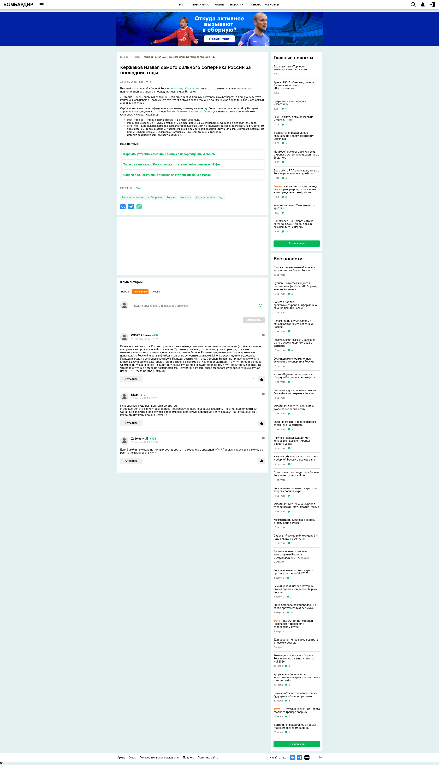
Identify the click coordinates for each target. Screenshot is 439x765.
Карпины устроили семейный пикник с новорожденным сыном (169, 154)
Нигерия (185, 197)
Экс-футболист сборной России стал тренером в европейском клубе (293, 623)
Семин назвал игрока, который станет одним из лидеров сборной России (295, 589)
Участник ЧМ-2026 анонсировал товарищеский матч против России (296, 506)
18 (291, 612)
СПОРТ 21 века (141, 335)
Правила (188, 757)
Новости (136, 57)
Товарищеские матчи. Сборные (142, 197)
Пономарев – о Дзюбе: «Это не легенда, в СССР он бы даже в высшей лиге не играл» (293, 224)
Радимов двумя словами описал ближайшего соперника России (295, 392)
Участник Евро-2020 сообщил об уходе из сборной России (294, 408)
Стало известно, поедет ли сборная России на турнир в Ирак (296, 474)
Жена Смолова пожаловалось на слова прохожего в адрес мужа (295, 606)
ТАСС (137, 187)
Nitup (134, 394)
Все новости (297, 243)
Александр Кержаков (184, 88)
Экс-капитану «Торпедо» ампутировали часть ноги (290, 68)
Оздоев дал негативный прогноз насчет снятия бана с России (167, 175)
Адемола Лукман (202, 111)
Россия (171, 197)
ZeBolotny (137, 438)
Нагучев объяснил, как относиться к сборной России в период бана (296, 458)
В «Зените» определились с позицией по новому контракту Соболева (294, 135)
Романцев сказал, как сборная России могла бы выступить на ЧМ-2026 (294, 658)
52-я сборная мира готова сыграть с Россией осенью (296, 641)
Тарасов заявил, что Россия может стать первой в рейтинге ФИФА (171, 164)
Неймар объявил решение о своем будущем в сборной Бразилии (296, 695)
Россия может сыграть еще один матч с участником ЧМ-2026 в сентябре (295, 342)
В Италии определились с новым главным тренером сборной (295, 726)
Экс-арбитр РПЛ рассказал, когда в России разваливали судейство (296, 172)
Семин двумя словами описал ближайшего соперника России (294, 360)
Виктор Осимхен (177, 111)
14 (292, 495)
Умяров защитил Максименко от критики (295, 207)
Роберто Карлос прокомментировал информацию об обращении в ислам (295, 305)
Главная (124, 57)
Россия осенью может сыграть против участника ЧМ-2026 (293, 572)
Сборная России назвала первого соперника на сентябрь (295, 423)
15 (286, 231)
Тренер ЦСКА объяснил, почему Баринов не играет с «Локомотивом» (294, 85)
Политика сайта (208, 757)
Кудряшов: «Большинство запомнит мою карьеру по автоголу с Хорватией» (297, 677)
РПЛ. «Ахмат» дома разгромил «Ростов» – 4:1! (293, 119)
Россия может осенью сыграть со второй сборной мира (295, 490)
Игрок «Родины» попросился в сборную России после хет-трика (295, 376)
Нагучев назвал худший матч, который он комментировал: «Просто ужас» (293, 440)
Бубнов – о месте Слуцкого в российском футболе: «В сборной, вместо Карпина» (295, 286)
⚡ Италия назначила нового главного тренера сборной (297, 711)
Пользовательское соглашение (159, 757)
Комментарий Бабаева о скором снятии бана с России (294, 521)
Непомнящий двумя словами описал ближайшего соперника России (294, 324)
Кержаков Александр (209, 197)
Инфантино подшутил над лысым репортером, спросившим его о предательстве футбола (295, 189)
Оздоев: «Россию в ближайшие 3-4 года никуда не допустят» (296, 537)
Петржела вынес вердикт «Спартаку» (290, 103)
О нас (132, 757)
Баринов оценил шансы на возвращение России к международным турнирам (291, 554)
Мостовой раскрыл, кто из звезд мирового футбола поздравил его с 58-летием (296, 154)
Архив (121, 757)
